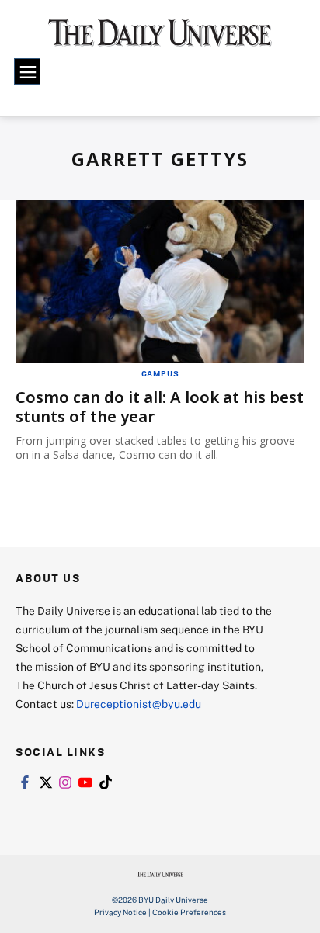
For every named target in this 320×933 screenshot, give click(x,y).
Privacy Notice (120, 912)
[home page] (160, 38)
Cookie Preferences (189, 912)
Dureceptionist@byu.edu (138, 703)
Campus (160, 373)
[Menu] (27, 71)
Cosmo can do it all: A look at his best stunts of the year (160, 407)
